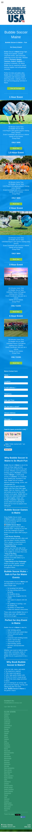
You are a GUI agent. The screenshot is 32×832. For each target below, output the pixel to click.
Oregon (6, 783)
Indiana (6, 739)
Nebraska (7, 764)
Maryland (7, 750)
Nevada (6, 766)
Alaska (6, 716)
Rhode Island (8, 787)
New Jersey (8, 770)
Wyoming (7, 808)
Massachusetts (9, 752)
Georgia (6, 731)
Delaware (7, 727)
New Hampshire (9, 768)
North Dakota (8, 778)
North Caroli (8, 776)
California (7, 722)
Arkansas (7, 720)
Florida (6, 729)
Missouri (7, 760)
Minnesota (7, 756)
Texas (6, 795)
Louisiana (7, 747)
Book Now (16, 148)
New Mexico (8, 772)
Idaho (6, 735)
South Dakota (8, 791)
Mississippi (7, 758)
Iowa (5, 741)
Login (29, 825)
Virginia (6, 801)
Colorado (7, 723)
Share (23, 817)
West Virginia (8, 805)
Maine (6, 749)
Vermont (6, 799)
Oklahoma (7, 781)
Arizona (6, 718)
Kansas (6, 743)
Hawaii (6, 733)
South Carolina (8, 789)
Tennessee (7, 793)
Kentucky (7, 745)
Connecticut (8, 725)
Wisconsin (7, 807)
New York (7, 774)
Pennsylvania (8, 785)
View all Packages (16, 88)
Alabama (7, 714)
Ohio (5, 779)
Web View (27, 827)
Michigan (7, 754)
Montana (7, 762)
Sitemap (10, 825)
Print (5, 825)
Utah (5, 797)
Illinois (6, 737)
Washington (8, 803)
